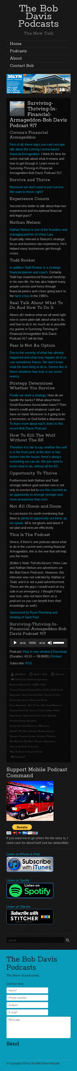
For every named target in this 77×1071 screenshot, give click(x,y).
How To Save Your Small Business (44, 705)
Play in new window (36, 651)
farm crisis (22, 296)
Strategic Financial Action (23, 736)
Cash (42, 684)
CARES (35, 684)
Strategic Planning (46, 736)
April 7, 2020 (40, 674)
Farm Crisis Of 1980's (32, 694)
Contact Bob (22, 65)
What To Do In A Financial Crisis (26, 751)
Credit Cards (56, 689)
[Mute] (50, 643)
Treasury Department (45, 741)
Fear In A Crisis (52, 694)
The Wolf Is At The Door (21, 741)
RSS (28, 663)
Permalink (20, 756)
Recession (32, 720)
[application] (38, 643)
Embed (56, 656)
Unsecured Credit (18, 746)
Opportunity (16, 715)
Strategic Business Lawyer (41, 730)
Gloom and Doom (38, 700)
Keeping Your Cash (19, 710)
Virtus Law (33, 746)
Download (60, 651)
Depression (15, 694)
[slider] (59, 642)
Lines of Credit (37, 710)
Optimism (51, 715)
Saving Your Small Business (23, 725)
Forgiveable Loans (19, 700)
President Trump (18, 720)
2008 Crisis (20, 679)
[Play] (15, 643)
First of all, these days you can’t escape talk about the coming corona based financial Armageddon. (37, 149)
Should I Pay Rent (19, 730)
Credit (46, 689)
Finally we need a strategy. (28, 395)
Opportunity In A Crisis (34, 715)
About (16, 58)
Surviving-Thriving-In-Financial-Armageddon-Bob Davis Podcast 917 (38, 114)
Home (15, 43)
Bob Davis (20, 674)
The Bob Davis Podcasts (38, 16)
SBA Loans (43, 725)
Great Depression (18, 705)
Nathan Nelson (52, 710)
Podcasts (18, 51)
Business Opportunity (20, 684)
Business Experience (37, 679)
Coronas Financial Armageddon (26, 689)
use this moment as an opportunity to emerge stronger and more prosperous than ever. (38, 494)
